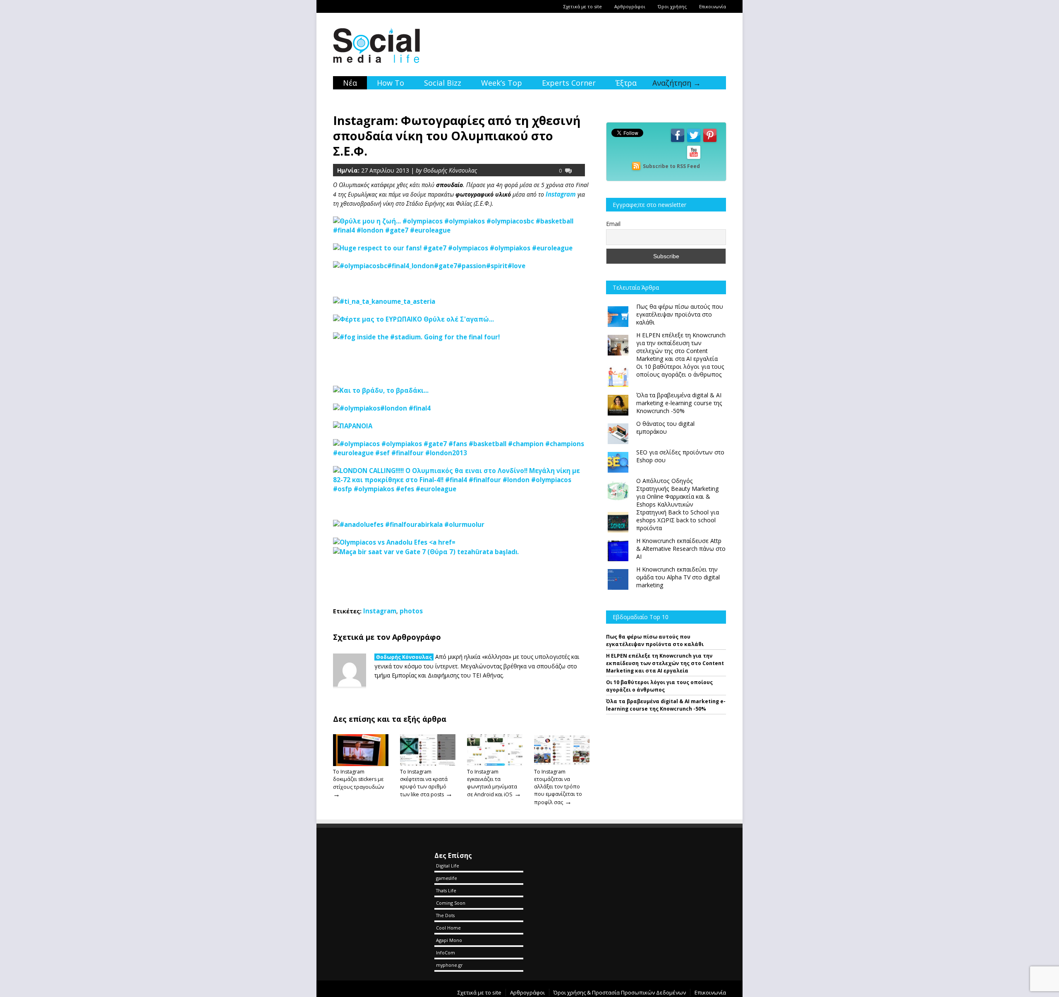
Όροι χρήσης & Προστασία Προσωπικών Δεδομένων (619, 992)
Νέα (350, 83)
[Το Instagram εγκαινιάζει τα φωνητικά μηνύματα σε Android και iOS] (494, 764)
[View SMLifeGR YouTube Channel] (693, 158)
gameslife (446, 878)
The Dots (445, 915)
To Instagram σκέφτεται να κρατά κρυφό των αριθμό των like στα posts (424, 783)
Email (613, 224)
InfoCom (445, 952)
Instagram (561, 194)
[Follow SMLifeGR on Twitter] (693, 141)
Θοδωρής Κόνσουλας (404, 657)
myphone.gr (449, 965)
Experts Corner (569, 83)
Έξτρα (626, 83)
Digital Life (447, 865)
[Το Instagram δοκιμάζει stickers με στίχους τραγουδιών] (360, 764)
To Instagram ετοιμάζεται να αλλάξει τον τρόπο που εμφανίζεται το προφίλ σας (558, 787)
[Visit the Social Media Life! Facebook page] (677, 141)
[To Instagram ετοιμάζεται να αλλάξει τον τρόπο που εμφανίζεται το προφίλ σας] (561, 764)
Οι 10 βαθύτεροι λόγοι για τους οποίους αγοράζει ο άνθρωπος (659, 686)
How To (390, 83)
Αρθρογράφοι (629, 6)
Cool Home (448, 928)
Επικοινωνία (712, 6)
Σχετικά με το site (582, 6)
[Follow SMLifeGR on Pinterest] (709, 141)
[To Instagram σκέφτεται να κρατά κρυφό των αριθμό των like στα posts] (427, 764)
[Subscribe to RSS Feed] (636, 166)
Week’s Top (501, 83)
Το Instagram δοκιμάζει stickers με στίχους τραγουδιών (358, 779)
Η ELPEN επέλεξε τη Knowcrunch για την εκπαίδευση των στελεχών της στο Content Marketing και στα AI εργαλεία (665, 663)
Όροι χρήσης (672, 6)
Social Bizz (442, 83)
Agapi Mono (449, 940)
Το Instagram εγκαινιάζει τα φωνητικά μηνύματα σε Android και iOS (492, 783)
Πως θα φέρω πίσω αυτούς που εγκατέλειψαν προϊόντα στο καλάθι (655, 640)
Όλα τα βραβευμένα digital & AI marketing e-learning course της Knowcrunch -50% (666, 705)
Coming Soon (450, 903)
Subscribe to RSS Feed (671, 166)
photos (411, 611)
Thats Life (446, 890)
